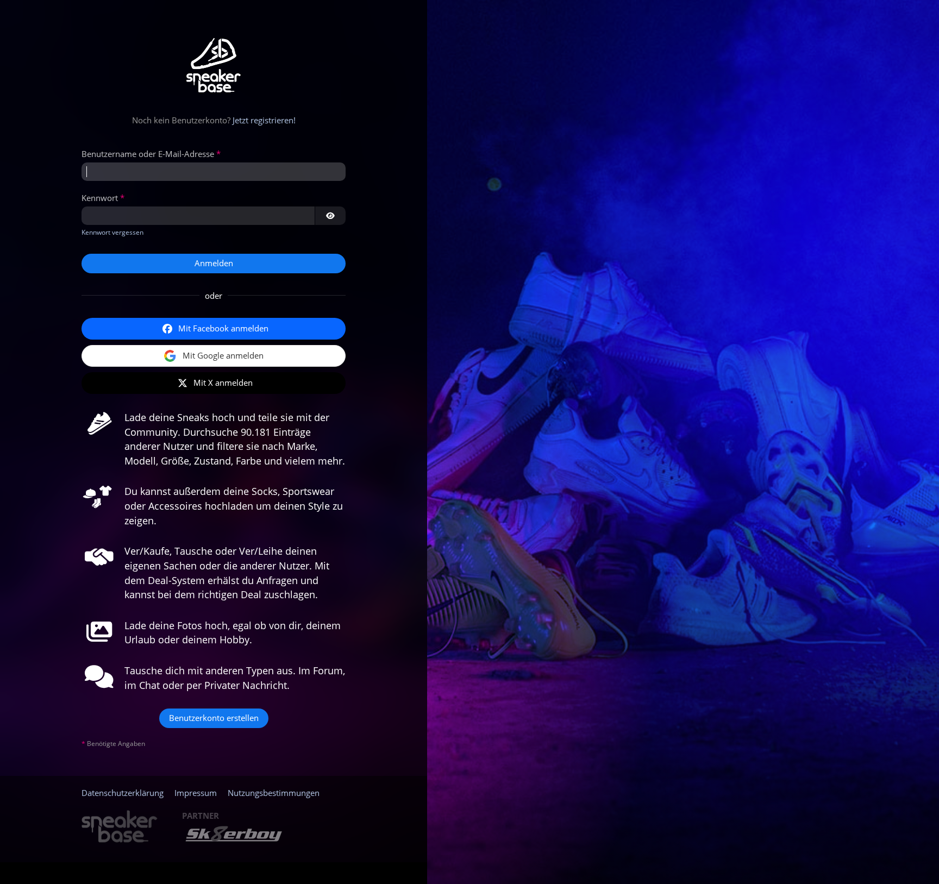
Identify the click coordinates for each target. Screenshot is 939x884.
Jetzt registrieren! (264, 120)
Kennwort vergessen (112, 232)
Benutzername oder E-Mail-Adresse (148, 153)
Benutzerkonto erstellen (214, 717)
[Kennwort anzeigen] (330, 215)
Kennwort (100, 197)
